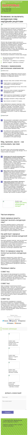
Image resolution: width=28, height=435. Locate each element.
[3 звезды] (10, 316)
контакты (11, 426)
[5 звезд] (12, 316)
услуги (20, 424)
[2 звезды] (9, 316)
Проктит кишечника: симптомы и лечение (13, 372)
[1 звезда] (7, 316)
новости (5, 424)
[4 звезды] (11, 316)
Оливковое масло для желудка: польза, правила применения (13, 344)
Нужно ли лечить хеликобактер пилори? (21, 204)
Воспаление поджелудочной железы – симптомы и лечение (13, 385)
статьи (5, 426)
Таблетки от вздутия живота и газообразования (13, 358)
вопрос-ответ (13, 424)
